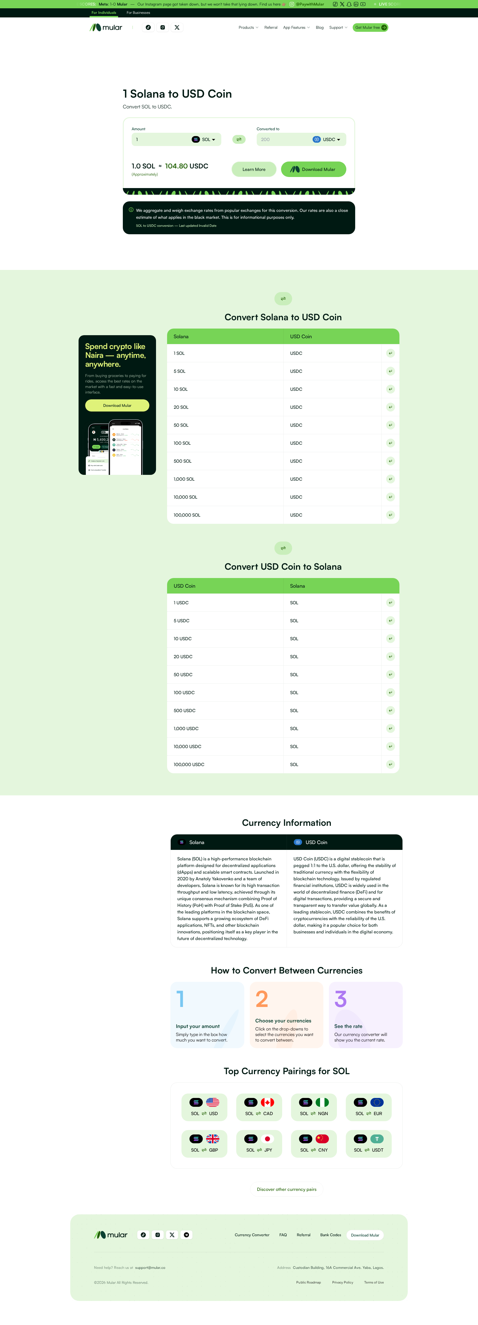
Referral (303, 1234)
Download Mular (117, 405)
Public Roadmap (308, 1282)
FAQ (283, 1234)
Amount (138, 128)
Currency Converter (252, 1234)
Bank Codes (330, 1234)
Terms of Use (374, 1282)
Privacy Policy (342, 1282)
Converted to (268, 128)
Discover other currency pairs (286, 1189)
